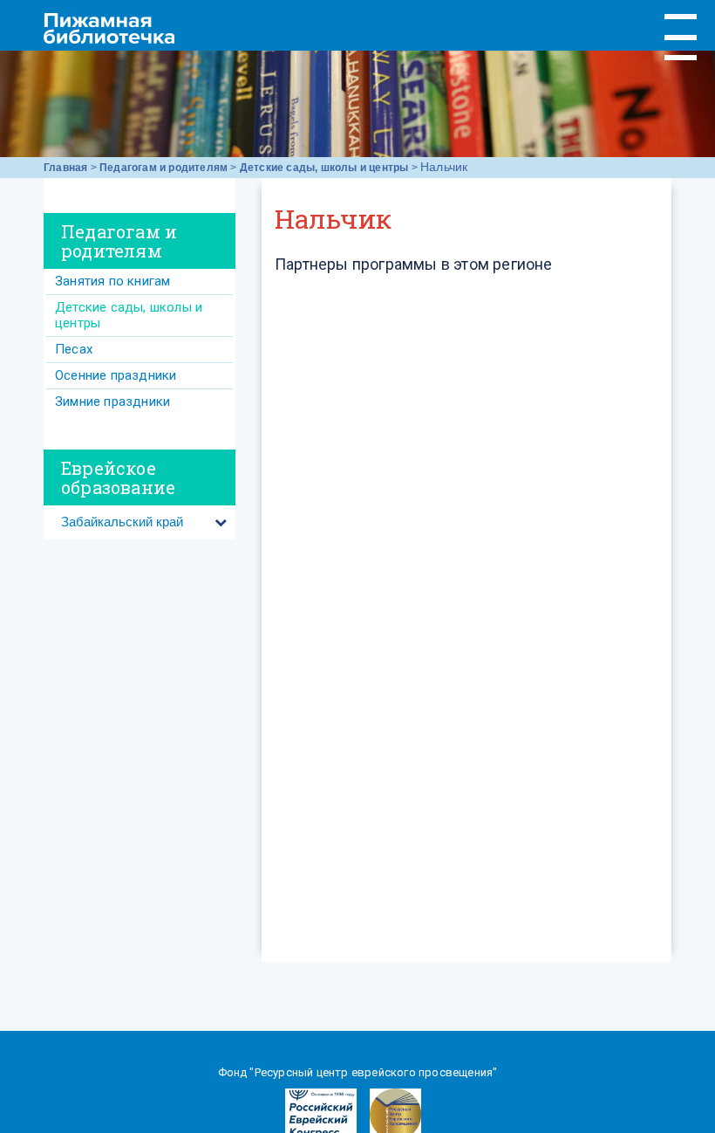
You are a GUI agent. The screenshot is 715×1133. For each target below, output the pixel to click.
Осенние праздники (115, 375)
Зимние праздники (112, 401)
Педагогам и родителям (163, 167)
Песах (73, 349)
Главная (65, 167)
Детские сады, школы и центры (324, 167)
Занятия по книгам (112, 281)
